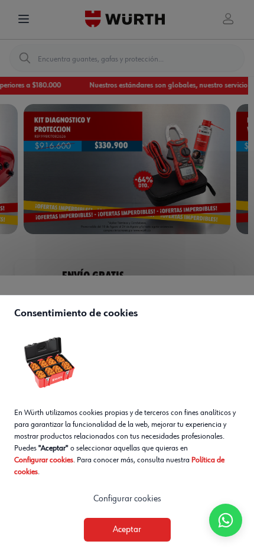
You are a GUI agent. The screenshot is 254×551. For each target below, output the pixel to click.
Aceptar (127, 529)
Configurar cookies (43, 460)
